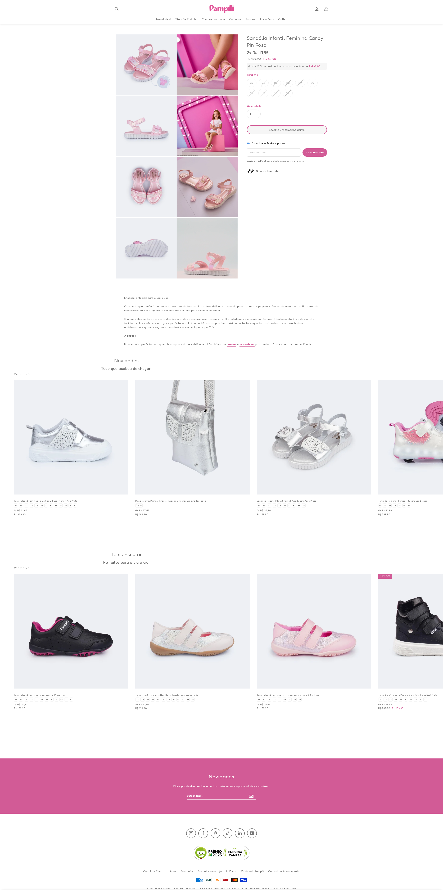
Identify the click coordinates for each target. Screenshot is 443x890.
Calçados (235, 19)
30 (312, 82)
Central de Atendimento (284, 871)
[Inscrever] (252, 796)
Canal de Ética (152, 871)
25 (251, 82)
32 (263, 93)
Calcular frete (315, 152)
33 (275, 93)
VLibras (171, 871)
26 (263, 82)
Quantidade (254, 105)
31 (251, 93)
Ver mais (20, 374)
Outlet (282, 19)
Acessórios (267, 19)
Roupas (250, 19)
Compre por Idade (213, 19)
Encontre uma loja (210, 871)
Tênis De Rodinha (186, 19)
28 (288, 82)
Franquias (187, 871)
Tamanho (252, 74)
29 (300, 82)
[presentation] (116, 9)
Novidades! (163, 19)
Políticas (231, 871)
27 (276, 82)
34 (287, 93)
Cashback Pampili (252, 871)
